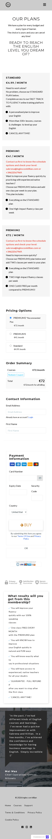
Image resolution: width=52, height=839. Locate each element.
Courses (18, 805)
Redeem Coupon (15, 375)
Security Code (35, 488)
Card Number (16, 471)
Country (13, 505)
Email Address (13, 405)
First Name (11, 424)
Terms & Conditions (15, 812)
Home (8, 805)
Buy (28, 525)
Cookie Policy (12, 820)
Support (28, 805)
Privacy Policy (35, 812)
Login (30, 417)
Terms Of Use (23, 536)
